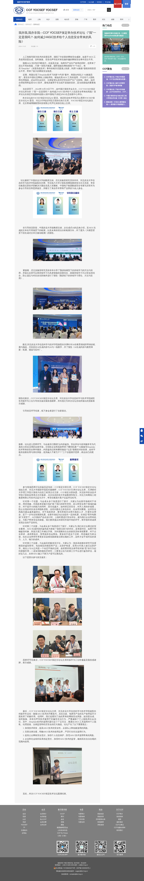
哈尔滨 (66, 19)
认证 (24, 819)
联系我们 (99, 2)
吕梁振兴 (24, 830)
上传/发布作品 (62, 830)
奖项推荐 (100, 822)
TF (24, 827)
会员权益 (43, 816)
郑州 (121, 19)
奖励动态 (100, 814)
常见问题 (107, 2)
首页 (67, 10)
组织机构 (120, 816)
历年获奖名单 (100, 819)
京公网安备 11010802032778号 (65, 868)
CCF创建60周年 (119, 827)
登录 (126, 4)
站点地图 (91, 2)
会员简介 (43, 814)
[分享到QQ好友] (142, 431)
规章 (119, 819)
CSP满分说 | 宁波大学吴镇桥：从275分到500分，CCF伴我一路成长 (116, 90)
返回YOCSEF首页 (23, 2)
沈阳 (57, 19)
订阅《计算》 (62, 836)
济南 (76, 19)
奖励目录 (100, 816)
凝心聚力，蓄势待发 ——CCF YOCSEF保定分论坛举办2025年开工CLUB (115, 34)
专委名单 (81, 822)
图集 (62, 825)
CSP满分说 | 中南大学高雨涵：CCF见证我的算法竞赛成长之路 (116, 78)
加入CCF (117, 4)
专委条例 (81, 816)
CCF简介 (119, 814)
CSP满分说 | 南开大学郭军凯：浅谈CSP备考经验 (115, 84)
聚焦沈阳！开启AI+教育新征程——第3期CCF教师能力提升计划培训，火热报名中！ (116, 103)
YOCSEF (24, 825)
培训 (24, 822)
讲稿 (62, 822)
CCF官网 (83, 2)
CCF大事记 (120, 825)
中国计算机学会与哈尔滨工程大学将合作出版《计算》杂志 (116, 96)
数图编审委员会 (62, 827)
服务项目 (120, 822)
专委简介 (81, 814)
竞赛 (24, 816)
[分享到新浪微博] (142, 441)
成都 (112, 19)
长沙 (48, 19)
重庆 (94, 19)
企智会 (24, 833)
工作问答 (81, 819)
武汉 (103, 19)
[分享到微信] (142, 436)
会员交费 (43, 822)
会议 (24, 814)
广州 (85, 19)
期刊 (62, 816)
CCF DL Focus (62, 833)
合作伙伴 (43, 825)
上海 (39, 19)
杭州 (30, 19)
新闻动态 (19, 19)
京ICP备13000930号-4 (83, 868)
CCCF (62, 814)
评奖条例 (100, 825)
